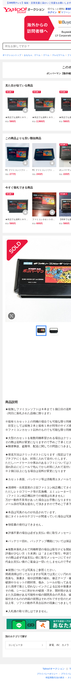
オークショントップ (12, 55)
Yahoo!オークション (54, 668)
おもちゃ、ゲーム (32, 55)
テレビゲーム (58, 55)
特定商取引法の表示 (55, 677)
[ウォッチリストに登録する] (25, 110)
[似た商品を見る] (11, 316)
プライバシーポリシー (47, 674)
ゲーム (46, 55)
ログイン (52, 12)
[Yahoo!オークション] (24, 8)
